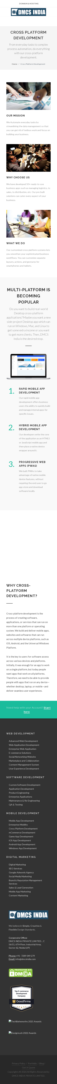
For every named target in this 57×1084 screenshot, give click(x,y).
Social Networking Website (22, 756)
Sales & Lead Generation (21, 887)
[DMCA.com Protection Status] (20, 972)
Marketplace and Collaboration (24, 760)
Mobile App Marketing (20, 891)
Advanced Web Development (23, 741)
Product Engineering (19, 792)
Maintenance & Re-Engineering (24, 800)
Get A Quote (28, 1067)
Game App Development (21, 836)
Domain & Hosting (28, 3)
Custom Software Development (24, 784)
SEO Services (15, 868)
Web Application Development (24, 745)
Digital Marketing (17, 864)
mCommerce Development (22, 832)
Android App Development (22, 844)
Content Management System (24, 764)
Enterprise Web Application (22, 748)
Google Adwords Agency (21, 872)
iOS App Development (20, 840)
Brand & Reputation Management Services (25, 882)
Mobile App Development (21, 820)
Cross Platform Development (23, 828)
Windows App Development (23, 848)
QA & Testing (16, 804)
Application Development (21, 788)
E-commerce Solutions (20, 752)
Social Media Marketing (20, 876)
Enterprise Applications (20, 796)
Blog (41, 1063)
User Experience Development (24, 768)
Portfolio (32, 1063)
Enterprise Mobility (18, 824)
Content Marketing (18, 895)
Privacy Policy (18, 1063)
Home (14, 64)
